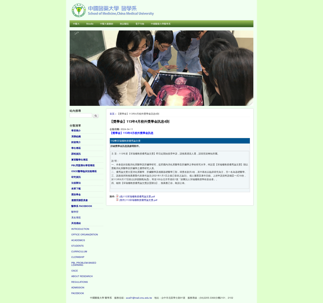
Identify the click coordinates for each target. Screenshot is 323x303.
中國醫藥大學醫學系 (161, 23)
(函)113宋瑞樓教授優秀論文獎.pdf (137, 196)
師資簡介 (76, 142)
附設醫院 (124, 23)
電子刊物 (139, 23)
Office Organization (84, 234)
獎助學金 (76, 194)
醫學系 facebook (81, 206)
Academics (78, 240)
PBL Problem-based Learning (83, 264)
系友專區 (76, 217)
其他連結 (76, 223)
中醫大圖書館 (106, 23)
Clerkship (77, 257)
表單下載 (76, 188)
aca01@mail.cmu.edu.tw (139, 297)
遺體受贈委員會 (79, 200)
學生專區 (76, 148)
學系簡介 (76, 130)
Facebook (77, 293)
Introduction (80, 228)
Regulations (79, 281)
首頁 (112, 113)
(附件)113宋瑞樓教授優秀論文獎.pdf (138, 200)
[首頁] (113, 16)
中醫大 (76, 23)
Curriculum (79, 251)
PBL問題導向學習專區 (83, 165)
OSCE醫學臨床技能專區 (84, 171)
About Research (82, 276)
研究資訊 (76, 177)
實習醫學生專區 (79, 159)
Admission (77, 287)
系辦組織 (76, 136)
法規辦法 (76, 182)
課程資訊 (76, 153)
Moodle (89, 23)
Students (77, 245)
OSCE (74, 270)
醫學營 (74, 211)
